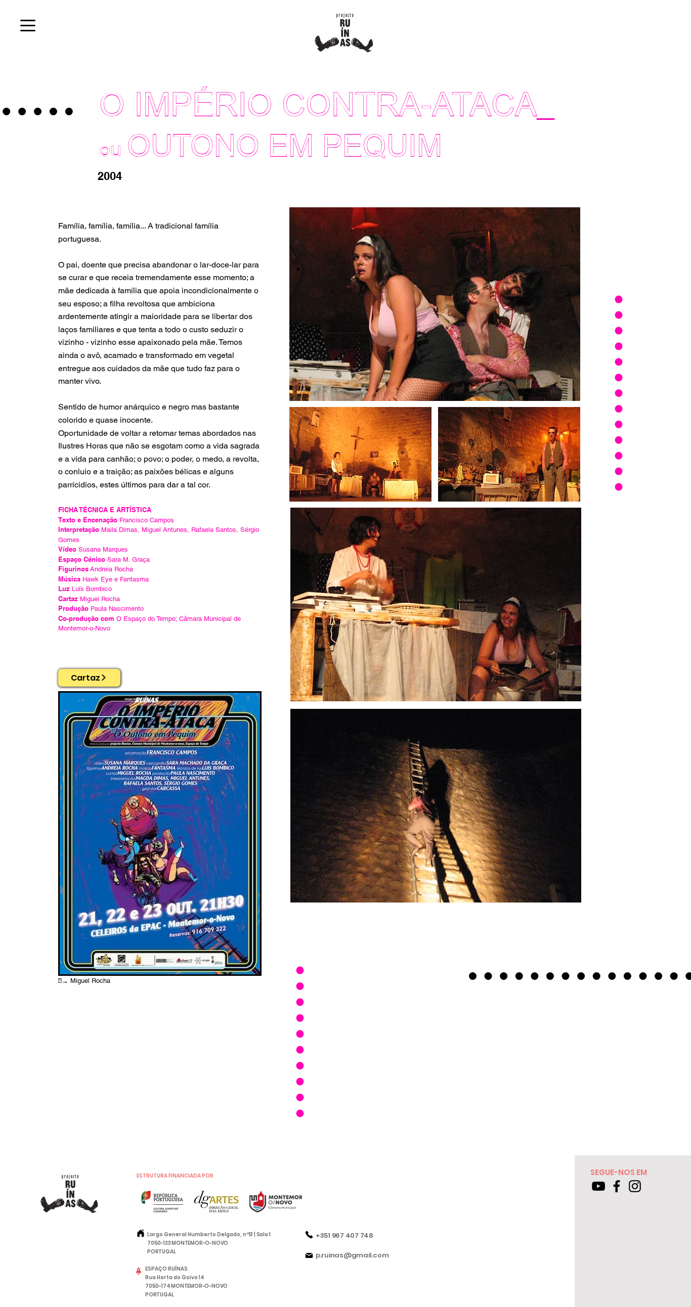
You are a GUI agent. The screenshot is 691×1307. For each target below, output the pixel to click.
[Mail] (309, 1255)
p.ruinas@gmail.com (352, 1255)
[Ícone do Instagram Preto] (635, 1186)
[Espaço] (138, 1271)
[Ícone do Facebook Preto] (617, 1186)
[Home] (140, 1233)
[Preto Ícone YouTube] (598, 1186)
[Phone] (309, 1234)
